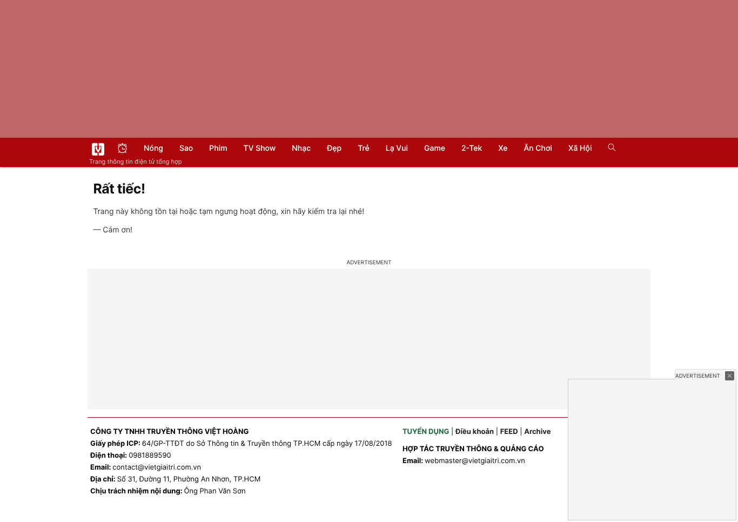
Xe (502, 148)
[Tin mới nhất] (122, 149)
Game (434, 148)
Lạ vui (397, 148)
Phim (218, 148)
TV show (260, 148)
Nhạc (301, 148)
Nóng (153, 148)
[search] (608, 148)
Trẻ (364, 148)
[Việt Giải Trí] (98, 149)
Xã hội (580, 148)
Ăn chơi (538, 148)
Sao (186, 148)
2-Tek (471, 148)
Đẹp (334, 148)
